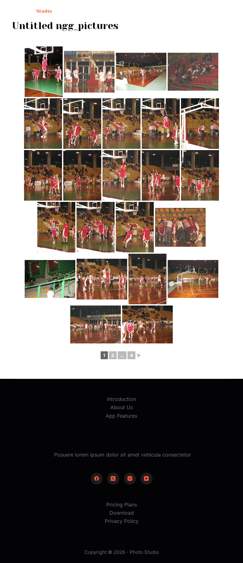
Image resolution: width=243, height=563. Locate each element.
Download (121, 513)
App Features (121, 416)
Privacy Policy (122, 521)
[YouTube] (146, 479)
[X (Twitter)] (113, 479)
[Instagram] (130, 479)
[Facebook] (97, 479)
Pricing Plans (121, 504)
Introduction (121, 399)
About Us (121, 407)
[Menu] (228, 11)
